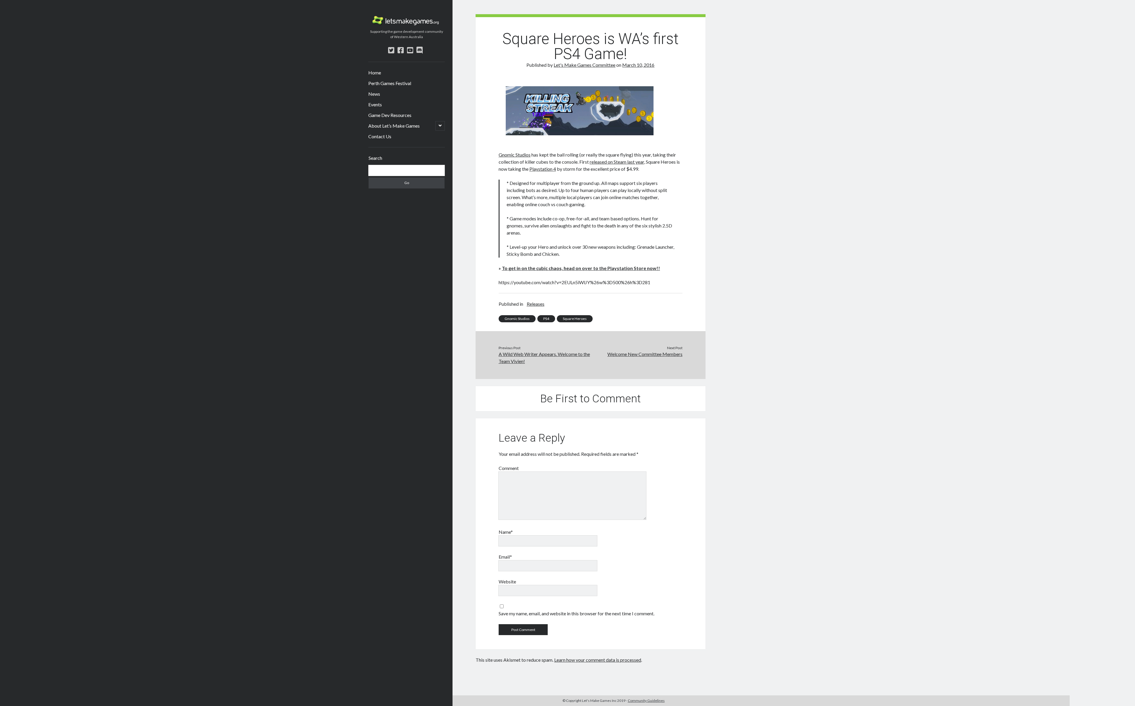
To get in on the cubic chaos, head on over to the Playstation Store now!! (581, 268)
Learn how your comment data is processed (597, 660)
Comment (509, 468)
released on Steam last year (617, 162)
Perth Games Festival (389, 83)
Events (375, 104)
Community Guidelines (646, 700)
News (374, 94)
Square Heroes (575, 318)
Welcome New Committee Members (644, 354)
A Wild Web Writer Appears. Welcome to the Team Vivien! (544, 357)
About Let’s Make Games (394, 125)
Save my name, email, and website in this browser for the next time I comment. (576, 613)
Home (374, 72)
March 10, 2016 (638, 65)
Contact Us (379, 136)
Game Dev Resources (389, 115)
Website (507, 581)
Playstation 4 (542, 169)
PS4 (546, 318)
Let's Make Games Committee (584, 65)
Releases (535, 304)
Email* (505, 556)
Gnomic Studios (515, 154)
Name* (506, 532)
